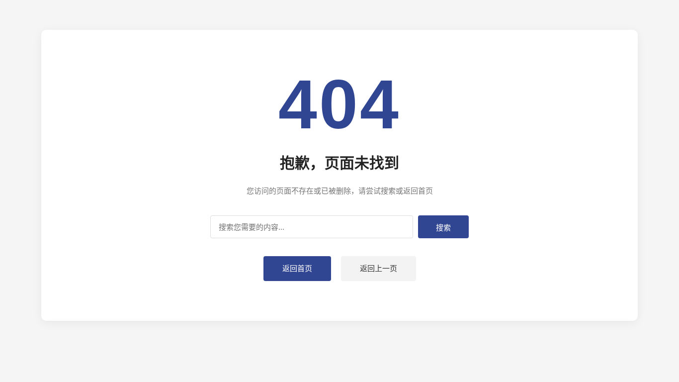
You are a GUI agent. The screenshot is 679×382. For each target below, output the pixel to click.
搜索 (443, 227)
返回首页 (297, 268)
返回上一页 (378, 268)
